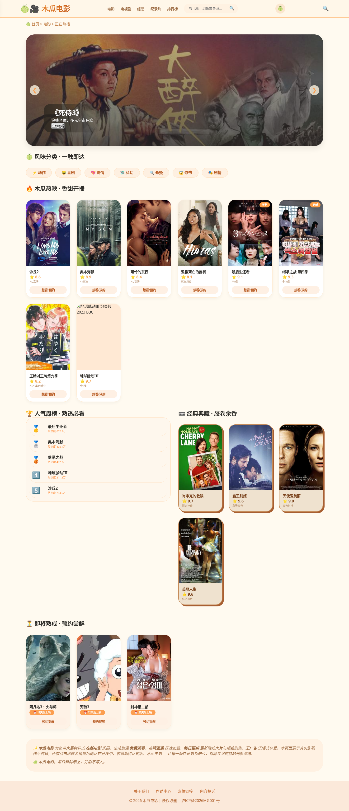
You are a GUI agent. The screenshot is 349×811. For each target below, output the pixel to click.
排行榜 (172, 9)
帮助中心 (163, 791)
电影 (110, 9)
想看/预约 (48, 290)
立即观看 (58, 126)
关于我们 (141, 791)
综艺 (140, 9)
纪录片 (156, 9)
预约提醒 (48, 721)
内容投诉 (207, 791)
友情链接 (185, 791)
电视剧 (126, 9)
